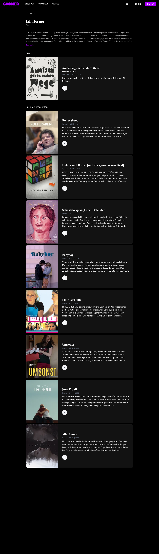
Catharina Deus (70, 72)
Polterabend (70, 120)
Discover (29, 4)
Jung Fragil (69, 389)
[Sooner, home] (11, 4)
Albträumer (70, 434)
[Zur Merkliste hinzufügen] (64, 88)
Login (138, 4)
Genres (55, 4)
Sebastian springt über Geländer (83, 210)
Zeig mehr (30, 45)
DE (127, 4)
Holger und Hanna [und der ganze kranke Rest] (93, 165)
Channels (43, 4)
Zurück (32, 13)
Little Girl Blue (71, 299)
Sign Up (150, 4)
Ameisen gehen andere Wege (81, 68)
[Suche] (121, 4)
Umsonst (68, 344)
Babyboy (67, 255)
